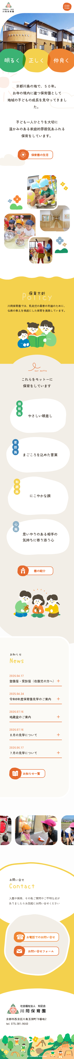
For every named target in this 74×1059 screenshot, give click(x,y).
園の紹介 (39, 571)
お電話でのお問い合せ (40, 937)
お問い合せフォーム (41, 951)
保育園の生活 (40, 155)
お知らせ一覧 (31, 773)
